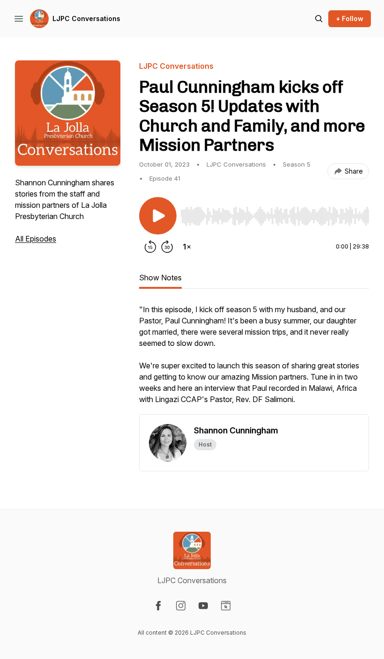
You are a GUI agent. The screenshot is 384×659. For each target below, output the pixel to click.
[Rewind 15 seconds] (150, 246)
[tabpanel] (254, 359)
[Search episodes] (319, 18)
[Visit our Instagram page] (180, 605)
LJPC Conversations (86, 18)
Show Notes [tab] (160, 277)
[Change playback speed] (186, 246)
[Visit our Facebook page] (158, 605)
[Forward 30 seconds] (167, 246)
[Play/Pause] (158, 215)
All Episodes (35, 238)
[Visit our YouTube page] (203, 605)
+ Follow (349, 18)
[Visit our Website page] (225, 605)
